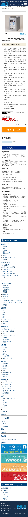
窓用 (3, 323)
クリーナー (5, 280)
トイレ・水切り (7, 319)
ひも (3, 407)
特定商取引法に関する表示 (9, 508)
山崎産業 (5, 497)
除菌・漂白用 (6, 298)
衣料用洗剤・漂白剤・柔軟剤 (11, 300)
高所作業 (5, 321)
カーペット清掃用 (8, 331)
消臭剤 (4, 305)
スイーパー (5, 333)
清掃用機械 (4, 326)
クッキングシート (8, 384)
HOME (4, 503)
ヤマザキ (3, 443)
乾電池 (4, 411)
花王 (3, 494)
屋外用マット (6, 366)
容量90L (5, 251)
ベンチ (4, 347)
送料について (6, 510)
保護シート (5, 374)
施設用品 (3, 345)
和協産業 (5, 490)
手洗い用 (5, 285)
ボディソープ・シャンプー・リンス (12, 303)
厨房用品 (3, 414)
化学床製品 (5, 269)
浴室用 (4, 292)
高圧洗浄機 (5, 340)
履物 (2, 429)
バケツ (3, 421)
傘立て (4, 352)
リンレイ (5, 492)
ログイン (12, 4)
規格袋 (4, 255)
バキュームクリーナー (9, 329)
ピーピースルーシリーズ (8, 439)
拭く (3, 315)
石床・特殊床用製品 (8, 267)
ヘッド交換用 (5, 418)
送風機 (4, 337)
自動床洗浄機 (6, 342)
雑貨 (2, 396)
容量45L (5, 246)
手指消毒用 (5, 288)
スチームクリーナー (8, 335)
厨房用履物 (5, 393)
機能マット (5, 376)
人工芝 (4, 370)
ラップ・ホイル (7, 382)
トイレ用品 (5, 356)
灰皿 (3, 349)
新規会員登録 (19, 4)
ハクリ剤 (5, 278)
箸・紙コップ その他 (8, 391)
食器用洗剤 (5, 290)
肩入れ (4, 354)
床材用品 (3, 361)
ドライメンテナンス (8, 273)
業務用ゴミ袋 (5, 244)
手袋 (3, 401)
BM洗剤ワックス (6, 262)
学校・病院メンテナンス (10, 276)
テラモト (5, 499)
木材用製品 (5, 265)
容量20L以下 (6, 253)
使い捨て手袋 (6, 386)
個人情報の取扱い (7, 505)
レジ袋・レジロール (8, 257)
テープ (4, 403)
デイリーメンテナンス (9, 271)
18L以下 (5, 424)
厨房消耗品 (4, 380)
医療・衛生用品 (7, 358)
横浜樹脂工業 (6, 488)
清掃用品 (3, 308)
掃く (3, 310)
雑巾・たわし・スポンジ (10, 398)
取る (3, 312)
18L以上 (5, 426)
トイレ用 (5, 296)
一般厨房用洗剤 (6, 283)
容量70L (5, 249)
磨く (3, 317)
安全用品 (3, 436)
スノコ (4, 368)
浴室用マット (6, 372)
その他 (4, 259)
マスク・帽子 (6, 388)
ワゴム (4, 405)
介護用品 (3, 432)
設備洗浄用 (5, 294)
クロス (4, 409)
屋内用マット (6, 364)
